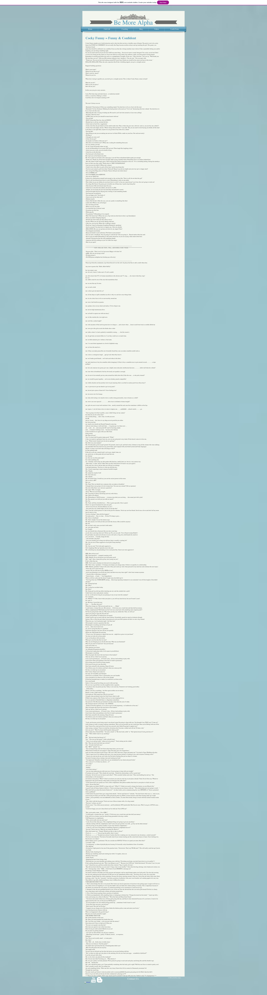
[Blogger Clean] (99, 980)
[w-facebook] (87, 984)
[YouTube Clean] (93, 980)
